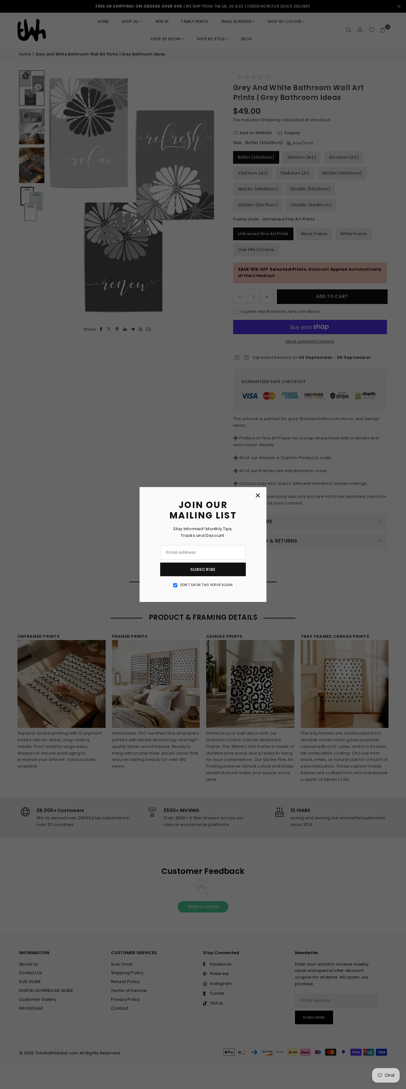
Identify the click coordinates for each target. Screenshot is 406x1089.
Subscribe (203, 569)
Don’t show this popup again (206, 585)
